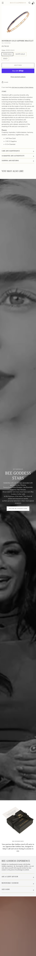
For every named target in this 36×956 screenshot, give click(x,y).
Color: (8, 50)
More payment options (18, 77)
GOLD (5, 59)
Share (6, 82)
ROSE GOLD (7, 54)
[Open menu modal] (3, 3)
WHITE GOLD (20, 54)
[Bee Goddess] (18, 2)
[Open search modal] (29, 3)
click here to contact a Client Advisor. (23, 87)
